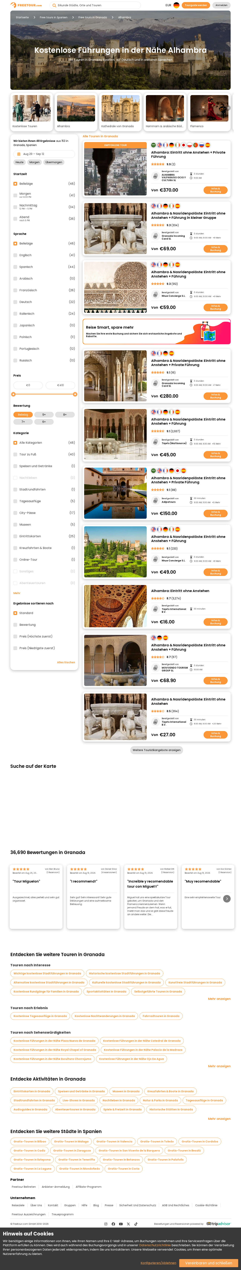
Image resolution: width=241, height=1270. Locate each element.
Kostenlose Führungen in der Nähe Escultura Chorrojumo (52, 1059)
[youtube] (121, 1224)
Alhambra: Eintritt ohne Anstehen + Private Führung (188, 154)
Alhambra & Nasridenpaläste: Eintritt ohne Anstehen (188, 701)
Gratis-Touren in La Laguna (32, 1169)
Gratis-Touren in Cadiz (29, 1150)
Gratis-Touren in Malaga (71, 1141)
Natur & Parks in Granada (160, 1100)
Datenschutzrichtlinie (155, 1245)
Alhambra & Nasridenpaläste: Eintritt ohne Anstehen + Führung (188, 274)
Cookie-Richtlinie (206, 1205)
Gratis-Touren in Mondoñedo (79, 1169)
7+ (23, 422)
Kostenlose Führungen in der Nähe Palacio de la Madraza (143, 1050)
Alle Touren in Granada (100, 136)
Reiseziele (18, 1205)
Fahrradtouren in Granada (161, 1016)
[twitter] (128, 1224)
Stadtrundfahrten (47, 489)
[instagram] (106, 1224)
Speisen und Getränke (47, 466)
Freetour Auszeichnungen (29, 1214)
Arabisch (47, 279)
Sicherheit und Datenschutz (137, 1205)
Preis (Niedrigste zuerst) (37, 648)
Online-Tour (47, 560)
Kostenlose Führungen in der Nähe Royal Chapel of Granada (55, 1050)
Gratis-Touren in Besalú (184, 1150)
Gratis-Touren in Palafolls (166, 1160)
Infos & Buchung (215, 190)
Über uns (36, 1205)
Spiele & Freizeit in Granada (122, 1109)
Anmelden (221, 5)
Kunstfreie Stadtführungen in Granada (195, 982)
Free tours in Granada (93, 17)
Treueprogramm (63, 1214)
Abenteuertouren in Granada (75, 1109)
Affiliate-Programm (88, 1187)
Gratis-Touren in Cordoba (200, 1141)
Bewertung (27, 625)
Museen (47, 525)
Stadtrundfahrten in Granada (34, 1100)
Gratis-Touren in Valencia (114, 1141)
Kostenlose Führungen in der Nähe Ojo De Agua (131, 1059)
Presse (109, 1205)
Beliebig (23, 415)
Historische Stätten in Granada (171, 1109)
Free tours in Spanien (53, 17)
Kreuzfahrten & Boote (47, 548)
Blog (96, 1205)
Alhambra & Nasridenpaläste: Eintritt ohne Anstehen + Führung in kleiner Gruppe (188, 215)
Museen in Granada (126, 1091)
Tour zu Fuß (47, 454)
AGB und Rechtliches (175, 1205)
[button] (31, 112)
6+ (44, 422)
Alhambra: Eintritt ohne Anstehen (180, 591)
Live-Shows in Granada (79, 1100)
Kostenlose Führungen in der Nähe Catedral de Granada (142, 1041)
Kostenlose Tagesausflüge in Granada (40, 1016)
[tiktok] (136, 1224)
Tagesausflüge (47, 501)
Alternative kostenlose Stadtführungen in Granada (49, 982)
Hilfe (84, 1205)
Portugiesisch (47, 349)
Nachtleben (47, 478)
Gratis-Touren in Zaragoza (72, 1150)
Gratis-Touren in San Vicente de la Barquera (129, 1150)
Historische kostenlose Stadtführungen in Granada (124, 973)
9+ (44, 415)
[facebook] (113, 1224)
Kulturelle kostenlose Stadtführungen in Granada (126, 982)
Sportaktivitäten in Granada (106, 991)
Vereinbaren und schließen (208, 1263)
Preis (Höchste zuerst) (36, 636)
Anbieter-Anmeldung (56, 1187)
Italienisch (47, 314)
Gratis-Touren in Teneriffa (76, 1160)
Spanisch (47, 267)
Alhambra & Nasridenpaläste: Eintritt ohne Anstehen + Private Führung (188, 363)
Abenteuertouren (47, 583)
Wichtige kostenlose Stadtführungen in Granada (47, 973)
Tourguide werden (196, 5)
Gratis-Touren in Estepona (32, 1160)
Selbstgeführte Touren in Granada (158, 991)
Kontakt (53, 1205)
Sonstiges (47, 571)
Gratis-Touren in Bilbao (30, 1141)
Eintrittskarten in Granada (32, 1091)
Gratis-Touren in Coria (123, 1169)
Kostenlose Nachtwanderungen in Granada (105, 1016)
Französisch (47, 290)
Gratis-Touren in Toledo (157, 1141)
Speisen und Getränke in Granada (81, 1091)
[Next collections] (228, 108)
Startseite (22, 17)
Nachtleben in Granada (119, 1100)
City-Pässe (47, 513)
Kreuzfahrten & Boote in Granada (170, 1091)
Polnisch (47, 337)
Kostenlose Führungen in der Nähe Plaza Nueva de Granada (54, 1041)
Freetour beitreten (24, 1187)
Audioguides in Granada (30, 1109)
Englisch (47, 255)
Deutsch (47, 302)
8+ (65, 415)
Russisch (47, 360)
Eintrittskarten (47, 536)
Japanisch (47, 325)
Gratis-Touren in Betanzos (121, 1160)
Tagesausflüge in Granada (204, 1100)
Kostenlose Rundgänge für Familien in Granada (46, 991)
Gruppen (70, 1205)
